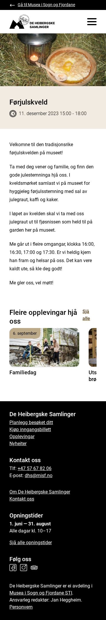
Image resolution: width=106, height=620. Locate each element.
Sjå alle (86, 315)
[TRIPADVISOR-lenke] (35, 567)
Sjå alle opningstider (30, 542)
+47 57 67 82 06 (35, 468)
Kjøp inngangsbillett (30, 429)
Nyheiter (17, 443)
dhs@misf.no (38, 475)
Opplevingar (21, 436)
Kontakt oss (21, 499)
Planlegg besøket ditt (31, 422)
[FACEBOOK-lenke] (14, 567)
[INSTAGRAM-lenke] (24, 567)
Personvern (21, 607)
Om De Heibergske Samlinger (39, 492)
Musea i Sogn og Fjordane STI (40, 593)
